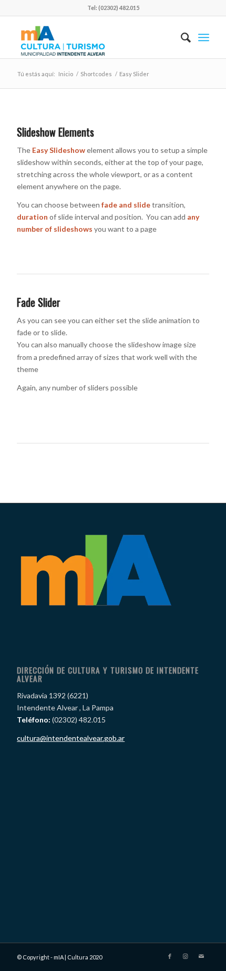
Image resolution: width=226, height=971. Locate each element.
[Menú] (203, 37)
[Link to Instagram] (185, 956)
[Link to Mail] (201, 956)
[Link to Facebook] (170, 956)
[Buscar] (180, 37)
